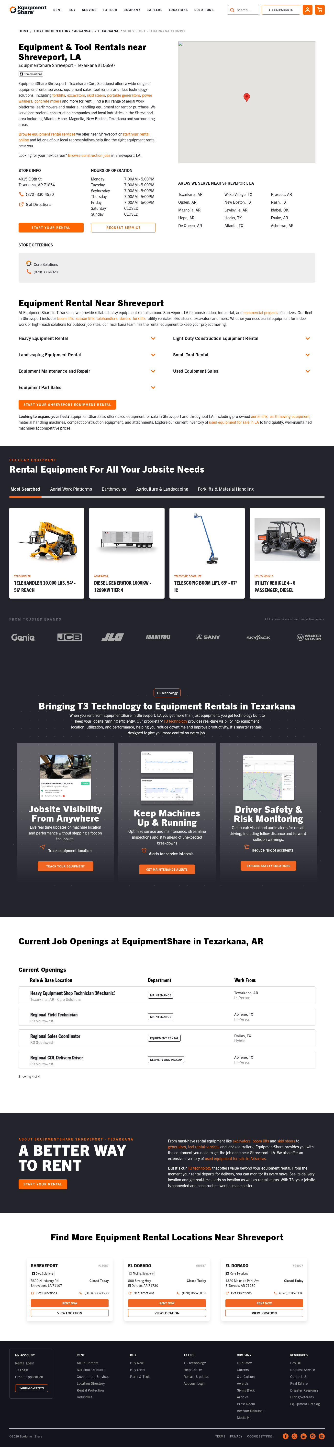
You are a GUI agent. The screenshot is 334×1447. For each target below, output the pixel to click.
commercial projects (261, 312)
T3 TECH (110, 9)
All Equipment (88, 1363)
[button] (57, 10)
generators (177, 1146)
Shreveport (44, 1265)
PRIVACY (236, 1436)
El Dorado (139, 1265)
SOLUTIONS (204, 9)
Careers (243, 1369)
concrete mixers (47, 100)
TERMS (220, 1436)
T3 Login (21, 1370)
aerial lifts (259, 416)
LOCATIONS (178, 9)
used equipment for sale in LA (234, 422)
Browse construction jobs (89, 155)
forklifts (58, 95)
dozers (125, 318)
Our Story (244, 1363)
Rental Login (24, 1363)
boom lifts (65, 318)
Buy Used (137, 1369)
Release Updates (196, 1376)
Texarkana (107, 31)
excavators (76, 95)
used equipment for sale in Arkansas (235, 1158)
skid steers (96, 95)
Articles (243, 1397)
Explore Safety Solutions (268, 865)
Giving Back (246, 1390)
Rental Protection (90, 1390)
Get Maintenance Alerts (167, 869)
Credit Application (29, 1376)
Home (24, 31)
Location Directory (91, 1383)
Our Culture (246, 1376)
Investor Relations (250, 1410)
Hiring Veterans (302, 1397)
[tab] (25, 489)
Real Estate (299, 1383)
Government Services (93, 1376)
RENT (57, 9)
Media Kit (244, 1417)
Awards (242, 1383)
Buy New (137, 1363)
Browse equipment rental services (47, 133)
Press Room (246, 1404)
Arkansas (83, 31)
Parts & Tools (140, 1376)
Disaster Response (304, 1390)
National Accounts (91, 1369)
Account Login (195, 1383)
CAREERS (154, 9)
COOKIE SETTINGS (260, 1436)
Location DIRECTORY (52, 31)
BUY (72, 9)
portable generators (123, 95)
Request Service (302, 1369)
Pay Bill (295, 1363)
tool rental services (203, 1146)
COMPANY (132, 9)
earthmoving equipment (290, 416)
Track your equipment (65, 866)
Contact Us (299, 1376)
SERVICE (89, 9)
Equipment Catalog (305, 1404)
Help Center (193, 1369)
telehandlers (107, 318)
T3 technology (175, 720)
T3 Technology (195, 1363)
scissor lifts (85, 318)
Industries (84, 1397)
